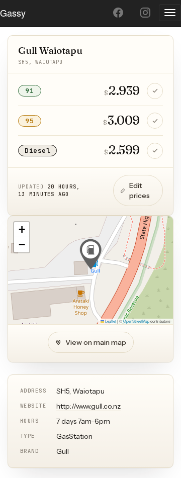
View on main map (95, 342)
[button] (90, 254)
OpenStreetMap (136, 321)
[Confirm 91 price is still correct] (155, 91)
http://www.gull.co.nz (88, 406)
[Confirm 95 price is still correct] (155, 121)
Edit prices (139, 190)
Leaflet (110, 321)
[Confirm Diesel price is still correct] (155, 151)
